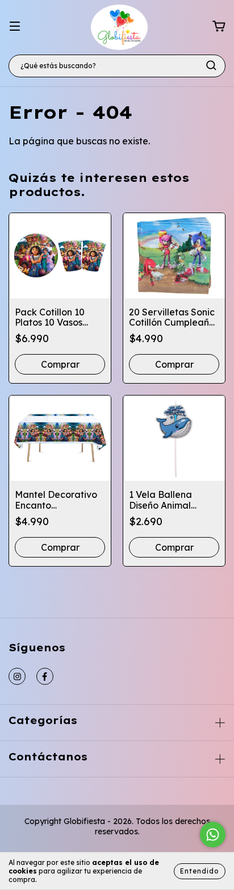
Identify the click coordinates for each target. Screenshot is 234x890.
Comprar (60, 547)
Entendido (199, 871)
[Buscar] (211, 65)
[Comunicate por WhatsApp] (212, 834)
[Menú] (14, 26)
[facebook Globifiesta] (44, 676)
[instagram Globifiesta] (17, 676)
